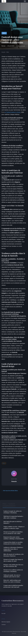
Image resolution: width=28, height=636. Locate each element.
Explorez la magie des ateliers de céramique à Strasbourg (13, 511)
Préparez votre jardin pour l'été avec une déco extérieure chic (13, 565)
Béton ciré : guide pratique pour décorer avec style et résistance (12, 581)
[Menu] (24, 1)
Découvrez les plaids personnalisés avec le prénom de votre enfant (13, 532)
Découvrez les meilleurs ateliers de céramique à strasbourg (13, 570)
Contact (4, 624)
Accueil (3, 52)
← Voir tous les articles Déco (10, 490)
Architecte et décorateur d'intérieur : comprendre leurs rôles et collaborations (13, 549)
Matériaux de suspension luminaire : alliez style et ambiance (13, 517)
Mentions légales (6, 621)
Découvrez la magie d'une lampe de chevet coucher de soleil (13, 560)
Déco (4, 33)
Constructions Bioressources (12, 600)
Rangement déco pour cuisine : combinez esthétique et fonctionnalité (14, 537)
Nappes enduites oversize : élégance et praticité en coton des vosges (14, 527)
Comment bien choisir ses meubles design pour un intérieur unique (13, 543)
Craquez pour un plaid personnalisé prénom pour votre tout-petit (13, 586)
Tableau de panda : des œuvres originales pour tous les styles (12, 575)
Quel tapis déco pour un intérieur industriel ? (13, 522)
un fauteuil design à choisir (12, 112)
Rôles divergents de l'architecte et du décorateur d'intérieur (13, 555)
